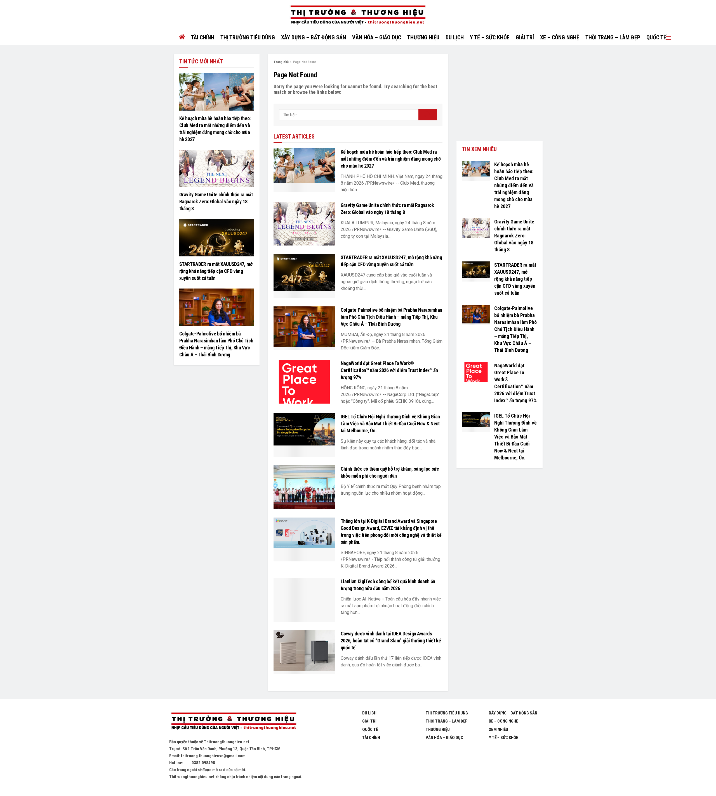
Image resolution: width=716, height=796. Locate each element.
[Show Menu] (668, 38)
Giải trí (525, 37)
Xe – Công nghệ (559, 37)
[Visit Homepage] (358, 15)
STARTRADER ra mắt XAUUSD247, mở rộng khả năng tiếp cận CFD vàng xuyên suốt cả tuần (216, 271)
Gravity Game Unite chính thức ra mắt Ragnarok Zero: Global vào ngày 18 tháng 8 (216, 201)
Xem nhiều (498, 729)
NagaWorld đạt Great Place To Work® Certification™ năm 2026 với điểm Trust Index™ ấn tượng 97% (389, 370)
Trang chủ (281, 62)
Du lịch (455, 37)
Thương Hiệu (438, 729)
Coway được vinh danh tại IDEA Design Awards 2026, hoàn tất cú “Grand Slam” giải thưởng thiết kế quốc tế (391, 640)
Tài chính (202, 37)
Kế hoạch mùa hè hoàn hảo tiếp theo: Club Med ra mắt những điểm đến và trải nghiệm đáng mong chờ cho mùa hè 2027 (391, 159)
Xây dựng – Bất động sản (313, 37)
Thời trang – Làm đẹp (612, 37)
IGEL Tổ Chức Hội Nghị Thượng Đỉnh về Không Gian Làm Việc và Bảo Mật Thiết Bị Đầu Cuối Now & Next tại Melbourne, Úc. (390, 423)
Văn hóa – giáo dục (376, 37)
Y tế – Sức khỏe (490, 37)
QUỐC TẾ (656, 37)
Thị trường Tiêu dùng (247, 37)
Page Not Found (305, 62)
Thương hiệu (423, 37)
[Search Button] (427, 114)
